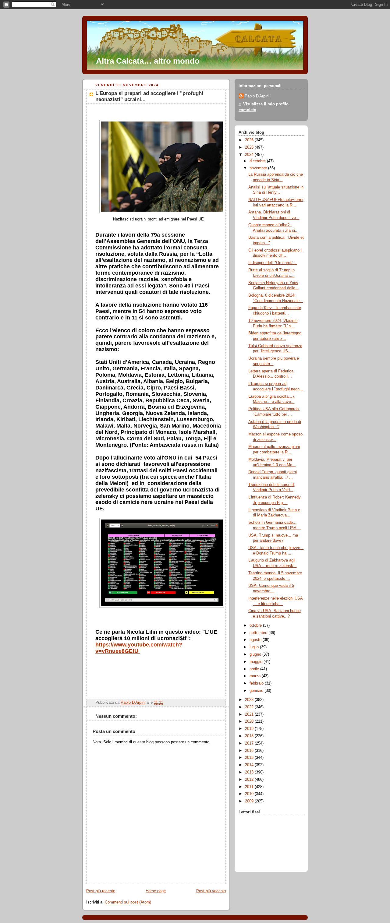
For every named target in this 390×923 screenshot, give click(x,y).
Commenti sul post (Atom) (128, 902)
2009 (250, 801)
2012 (250, 779)
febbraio (257, 683)
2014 (250, 765)
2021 (250, 714)
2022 (250, 707)
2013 (250, 772)
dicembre (258, 161)
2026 (250, 140)
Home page (156, 891)
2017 (250, 743)
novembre (259, 168)
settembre (259, 633)
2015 (250, 758)
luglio (255, 647)
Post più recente (100, 891)
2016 (250, 751)
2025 (250, 147)
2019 (250, 729)
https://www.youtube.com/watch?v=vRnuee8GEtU (138, 648)
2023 (250, 700)
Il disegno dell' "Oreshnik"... (272, 263)
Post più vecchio (211, 891)
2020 (250, 721)
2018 (250, 736)
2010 (250, 794)
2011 (250, 787)
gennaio (257, 691)
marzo (256, 676)
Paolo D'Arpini (257, 96)
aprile (255, 669)
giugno (256, 654)
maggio (257, 662)
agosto (256, 640)
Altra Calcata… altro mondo (148, 60)
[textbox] (158, 372)
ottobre (256, 625)
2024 (250, 155)
